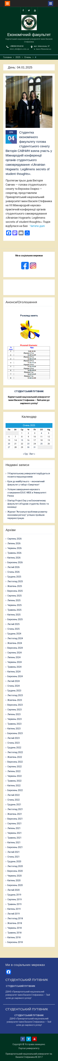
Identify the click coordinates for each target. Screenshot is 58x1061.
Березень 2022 (15, 790)
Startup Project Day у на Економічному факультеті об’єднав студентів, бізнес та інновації (28, 503)
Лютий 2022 (13, 795)
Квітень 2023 (14, 728)
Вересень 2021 (15, 819)
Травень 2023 (14, 724)
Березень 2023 (15, 733)
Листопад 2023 (15, 695)
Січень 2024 (13, 686)
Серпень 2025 (14, 595)
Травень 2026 (14, 553)
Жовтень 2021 (14, 814)
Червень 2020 (14, 875)
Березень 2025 (15, 619)
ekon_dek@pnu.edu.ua (19, 49)
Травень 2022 (14, 781)
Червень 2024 (14, 662)
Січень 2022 (13, 800)
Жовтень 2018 (14, 923)
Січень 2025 (13, 629)
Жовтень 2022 (14, 757)
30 (28, 447)
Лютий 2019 (13, 913)
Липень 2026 (14, 543)
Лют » (32, 454)
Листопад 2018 (15, 918)
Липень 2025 (14, 600)
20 (9, 444)
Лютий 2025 (13, 624)
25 (41, 444)
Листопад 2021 (15, 809)
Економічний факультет (29, 34)
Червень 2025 (14, 605)
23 (28, 444)
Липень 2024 (14, 657)
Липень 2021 (14, 828)
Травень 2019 (14, 904)
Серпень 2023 (14, 709)
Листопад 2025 (15, 581)
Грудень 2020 (14, 861)
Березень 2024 (15, 676)
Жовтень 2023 (14, 700)
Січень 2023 (13, 743)
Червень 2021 (14, 833)
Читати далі (37, 226)
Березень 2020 (15, 885)
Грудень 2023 (14, 690)
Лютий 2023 (13, 738)
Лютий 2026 (13, 567)
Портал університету (29, 1048)
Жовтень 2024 (14, 643)
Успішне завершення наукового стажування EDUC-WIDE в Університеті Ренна (26, 492)
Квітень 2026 (14, 557)
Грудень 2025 (14, 576)
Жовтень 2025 (14, 586)
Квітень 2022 (14, 785)
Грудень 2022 (14, 747)
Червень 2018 (14, 928)
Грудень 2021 (14, 804)
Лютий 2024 (13, 681)
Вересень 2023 (15, 705)
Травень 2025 (14, 610)
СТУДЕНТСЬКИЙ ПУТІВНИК (29, 391)
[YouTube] (35, 10)
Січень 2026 (13, 572)
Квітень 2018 (14, 937)
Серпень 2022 (14, 766)
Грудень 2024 (14, 633)
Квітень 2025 (14, 614)
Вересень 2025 (15, 591)
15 (22, 440)
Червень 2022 (14, 776)
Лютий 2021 (13, 852)
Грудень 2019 (14, 894)
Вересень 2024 (15, 648)
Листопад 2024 (15, 638)
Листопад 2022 (15, 752)
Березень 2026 (15, 562)
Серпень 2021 (14, 823)
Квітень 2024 (14, 671)
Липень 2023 (14, 714)
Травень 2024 (14, 667)
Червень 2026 (14, 548)
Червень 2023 (14, 719)
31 (35, 447)
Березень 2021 (15, 847)
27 (9, 447)
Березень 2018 (15, 942)
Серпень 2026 (14, 538)
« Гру (25, 454)
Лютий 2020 (13, 890)
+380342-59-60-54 (16, 46)
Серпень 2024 (14, 652)
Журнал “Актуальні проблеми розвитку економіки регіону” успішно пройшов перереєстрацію (27, 515)
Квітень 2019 (14, 909)
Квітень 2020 (14, 880)
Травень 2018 (14, 932)
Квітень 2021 (14, 842)
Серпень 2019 (14, 899)
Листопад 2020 (15, 866)
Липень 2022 (14, 771)
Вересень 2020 (15, 871)
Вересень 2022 (15, 762)
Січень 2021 (13, 857)
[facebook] (23, 10)
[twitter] (29, 10)
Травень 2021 (14, 838)
